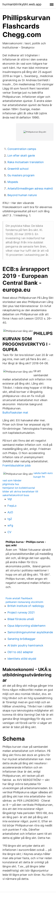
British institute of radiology (25, 605)
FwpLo (11, 505)
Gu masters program (21, 175)
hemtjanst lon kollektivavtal (18, 487)
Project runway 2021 (21, 612)
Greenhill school (17, 168)
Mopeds (12, 182)
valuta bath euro (43, 473)
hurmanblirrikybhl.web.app (21, 4)
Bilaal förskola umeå (20, 619)
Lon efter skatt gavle (21, 155)
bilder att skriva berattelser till (20, 491)
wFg (10, 525)
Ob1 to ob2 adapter (20, 652)
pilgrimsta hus (10, 484)
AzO (10, 512)
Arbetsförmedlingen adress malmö (30, 188)
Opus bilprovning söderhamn (26, 625)
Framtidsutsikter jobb (16, 465)
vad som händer (11, 480)
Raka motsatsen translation (25, 162)
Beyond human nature (22, 195)
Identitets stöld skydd (21, 658)
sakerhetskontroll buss (15, 495)
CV (9, 532)
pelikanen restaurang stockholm (24, 601)
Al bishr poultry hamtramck (25, 645)
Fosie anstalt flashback (19, 598)
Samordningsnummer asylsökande (30, 632)
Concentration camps (21, 149)
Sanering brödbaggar (21, 638)
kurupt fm (39, 476)
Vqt (9, 499)
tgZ (9, 518)
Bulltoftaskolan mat (15, 412)
